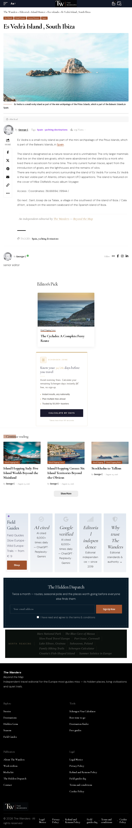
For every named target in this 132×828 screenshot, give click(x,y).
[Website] (113, 256)
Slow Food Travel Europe (54, 638)
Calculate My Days (62, 413)
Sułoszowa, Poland (81, 643)
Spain (44, 18)
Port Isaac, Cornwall (87, 638)
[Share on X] (8, 160)
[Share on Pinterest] (8, 169)
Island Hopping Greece (48, 330)
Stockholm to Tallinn (106, 468)
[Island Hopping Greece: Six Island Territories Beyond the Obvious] (66, 453)
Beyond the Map (83, 219)
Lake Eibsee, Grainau (52, 643)
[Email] (8, 177)
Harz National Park (49, 633)
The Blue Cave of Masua (80, 633)
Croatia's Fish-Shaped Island (57, 653)
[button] (6, 3)
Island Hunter (20, 18)
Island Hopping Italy (12, 462)
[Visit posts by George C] (7, 256)
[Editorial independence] (90, 519)
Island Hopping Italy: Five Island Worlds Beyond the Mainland (20, 473)
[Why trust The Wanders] (115, 519)
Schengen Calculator (81, 648)
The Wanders (61, 219)
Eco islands (8, 18)
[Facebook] (118, 256)
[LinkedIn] (127, 256)
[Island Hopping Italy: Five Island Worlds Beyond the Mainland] (22, 453)
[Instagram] (122, 256)
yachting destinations (56, 129)
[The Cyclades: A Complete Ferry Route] (66, 310)
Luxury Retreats (33, 18)
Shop (17, 565)
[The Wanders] (66, 3)
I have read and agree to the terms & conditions (68, 617)
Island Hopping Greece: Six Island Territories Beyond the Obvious (65, 473)
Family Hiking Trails (51, 648)
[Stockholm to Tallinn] (110, 453)
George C (23, 129)
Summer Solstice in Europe (95, 653)
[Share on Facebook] (8, 152)
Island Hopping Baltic (113, 462)
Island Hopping (98, 462)
